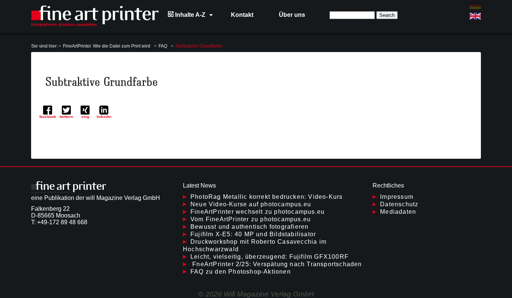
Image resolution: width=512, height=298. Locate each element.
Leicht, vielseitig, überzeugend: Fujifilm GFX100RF (269, 256)
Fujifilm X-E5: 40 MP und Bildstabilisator (253, 234)
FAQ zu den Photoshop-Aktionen (240, 271)
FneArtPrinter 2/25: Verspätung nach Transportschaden (276, 264)
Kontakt (242, 15)
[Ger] (475, 5)
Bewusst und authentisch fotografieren (249, 227)
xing (85, 117)
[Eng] (475, 16)
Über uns (292, 15)
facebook (47, 117)
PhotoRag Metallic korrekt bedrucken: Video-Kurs (266, 197)
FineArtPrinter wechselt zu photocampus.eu (257, 212)
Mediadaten (398, 212)
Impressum (396, 197)
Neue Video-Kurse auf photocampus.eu (250, 204)
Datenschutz (399, 204)
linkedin (104, 117)
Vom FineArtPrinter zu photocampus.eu (250, 219)
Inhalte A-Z (189, 15)
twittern (66, 117)
